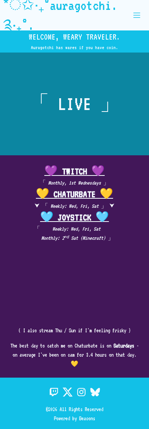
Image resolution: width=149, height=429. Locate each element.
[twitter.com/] (67, 392)
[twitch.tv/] (54, 392)
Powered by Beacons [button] (74, 418)
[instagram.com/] (81, 392)
